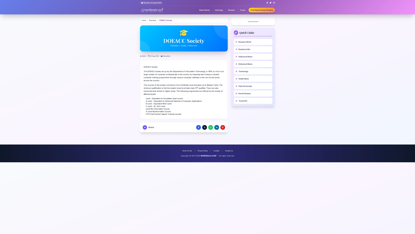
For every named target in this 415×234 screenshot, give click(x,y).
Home (144, 20)
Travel (242, 10)
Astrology (219, 10)
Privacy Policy (203, 151)
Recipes (231, 10)
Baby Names (204, 10)
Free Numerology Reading (262, 10)
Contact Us (229, 151)
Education (152, 20)
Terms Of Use (187, 151)
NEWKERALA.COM (208, 156)
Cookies (216, 151)
